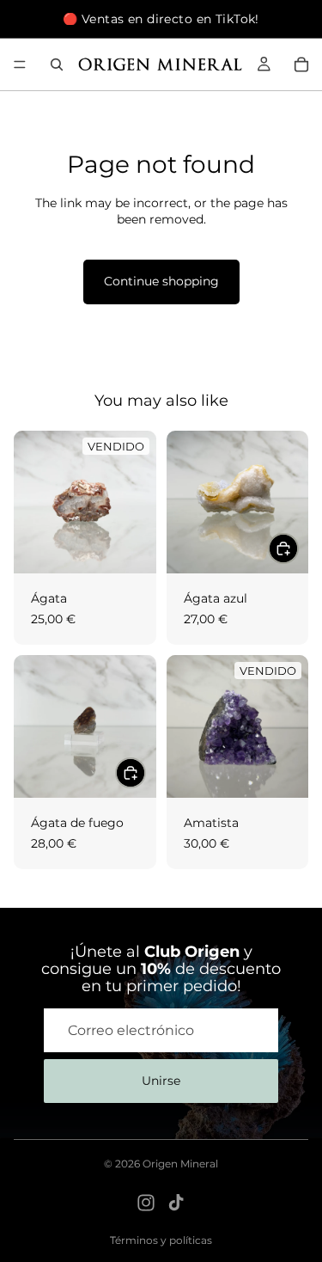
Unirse (161, 1080)
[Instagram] (146, 1202)
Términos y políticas (161, 1240)
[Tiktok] (176, 1202)
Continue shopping (161, 281)
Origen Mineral (180, 1163)
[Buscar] (57, 64)
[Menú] (19, 64)
